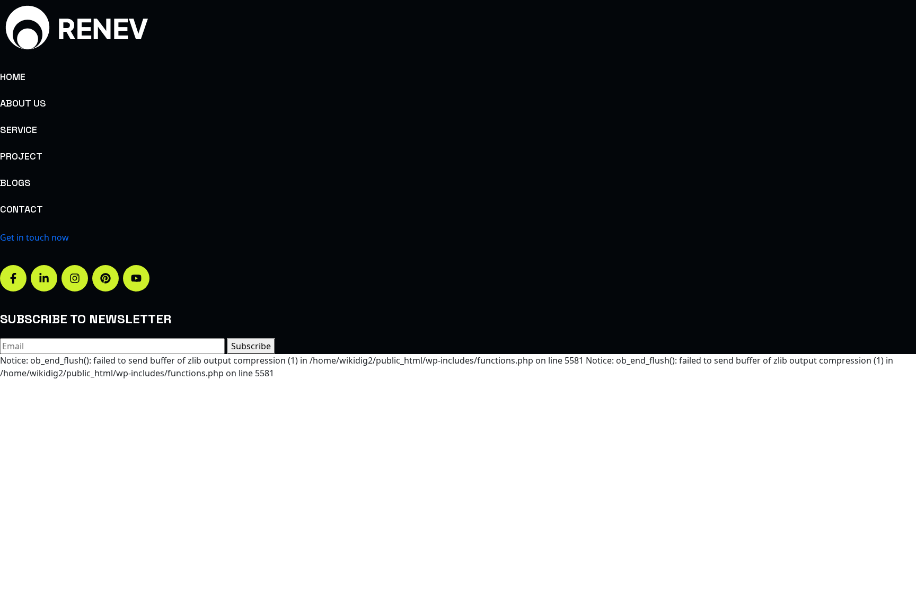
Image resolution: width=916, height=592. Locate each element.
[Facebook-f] (13, 278)
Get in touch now (34, 237)
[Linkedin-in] (44, 278)
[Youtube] (136, 278)
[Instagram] (74, 278)
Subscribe (251, 346)
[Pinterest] (105, 278)
